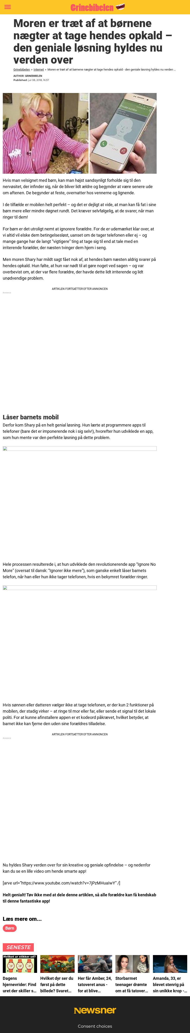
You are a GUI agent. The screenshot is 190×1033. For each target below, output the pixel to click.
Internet (39, 69)
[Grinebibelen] (93, 7)
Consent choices (95, 1026)
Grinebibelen (21, 69)
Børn (9, 928)
